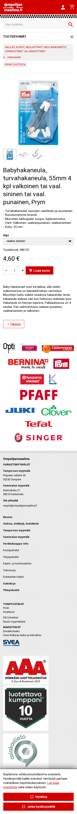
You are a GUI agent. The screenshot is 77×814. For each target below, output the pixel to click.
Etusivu (7, 517)
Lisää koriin (39, 270)
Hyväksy (38, 797)
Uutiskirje (9, 583)
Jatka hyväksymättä (38, 807)
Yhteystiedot (11, 590)
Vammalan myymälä (16, 536)
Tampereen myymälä (16, 530)
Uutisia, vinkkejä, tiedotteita (21, 523)
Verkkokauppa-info (15, 543)
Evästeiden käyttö (13, 576)
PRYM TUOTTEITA (15, 64)
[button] (63, 7)
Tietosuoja (9, 570)
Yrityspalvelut (11, 556)
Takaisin (13, 324)
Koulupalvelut (11, 550)
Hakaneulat (14, 57)
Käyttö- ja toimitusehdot (17, 563)
